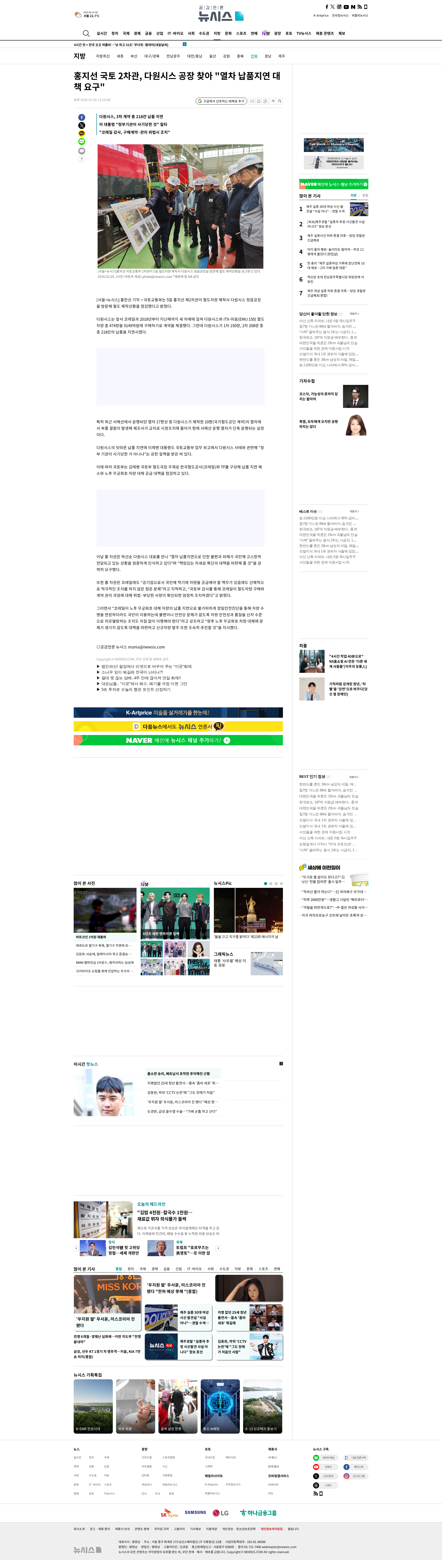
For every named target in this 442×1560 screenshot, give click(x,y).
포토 (288, 33)
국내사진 (210, 1457)
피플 (303, 645)
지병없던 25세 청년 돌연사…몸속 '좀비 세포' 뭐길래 (183, 1083)
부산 (134, 56)
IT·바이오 (175, 33)
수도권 (204, 33)
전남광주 (173, 56)
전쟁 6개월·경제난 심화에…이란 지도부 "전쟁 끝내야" (107, 1339)
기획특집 (167, 1475)
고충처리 (179, 1529)
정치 (114, 33)
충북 (240, 56)
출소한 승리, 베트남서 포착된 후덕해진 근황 (178, 1073)
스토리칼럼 (168, 1457)
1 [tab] (265, 883)
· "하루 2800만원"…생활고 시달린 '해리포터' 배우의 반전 (333, 899)
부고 (157, 1493)
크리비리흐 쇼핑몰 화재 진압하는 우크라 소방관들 (106, 971)
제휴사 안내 (122, 1529)
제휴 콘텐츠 (325, 33)
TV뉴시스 (304, 33)
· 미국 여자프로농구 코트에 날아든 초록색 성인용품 (333, 915)
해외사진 (231, 1457)
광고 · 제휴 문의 (100, 1529)
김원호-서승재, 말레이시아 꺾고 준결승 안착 (105, 954)
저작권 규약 (161, 1529)
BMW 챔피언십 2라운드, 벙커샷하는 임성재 (105, 962)
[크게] (279, 101)
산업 (159, 33)
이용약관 (211, 1529)
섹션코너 (147, 1484)
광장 (277, 33)
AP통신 (272, 1457)
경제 (137, 33)
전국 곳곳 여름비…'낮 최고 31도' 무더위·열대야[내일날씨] (121, 44)
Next (218, 1248)
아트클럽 (147, 1466)
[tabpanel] (248, 917)
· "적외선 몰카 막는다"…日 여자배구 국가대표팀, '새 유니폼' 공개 (333, 891)
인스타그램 (358, 1476)
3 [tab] (276, 883)
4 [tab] (281, 883)
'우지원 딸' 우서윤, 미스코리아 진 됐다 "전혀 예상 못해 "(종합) (176, 1288)
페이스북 (358, 1467)
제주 (281, 56)
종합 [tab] (365, 195)
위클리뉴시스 (360, 15)
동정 (171, 1493)
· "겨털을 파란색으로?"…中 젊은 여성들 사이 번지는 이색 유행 (333, 907)
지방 (217, 33)
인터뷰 (145, 1475)
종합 (119, 1268)
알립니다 (293, 1529)
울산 (212, 56)
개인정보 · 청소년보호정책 (239, 1529)
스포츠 (241, 33)
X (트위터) (328, 1476)
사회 (191, 33)
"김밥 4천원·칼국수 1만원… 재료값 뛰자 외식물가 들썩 (164, 1215)
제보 (341, 33)
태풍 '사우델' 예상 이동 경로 (230, 963)
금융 (148, 33)
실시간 (102, 33)
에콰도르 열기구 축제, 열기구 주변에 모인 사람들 (106, 945)
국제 (126, 33)
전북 (254, 56)
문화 (228, 33)
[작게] (273, 101)
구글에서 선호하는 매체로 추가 (223, 101)
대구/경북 (152, 56)
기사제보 (195, 1529)
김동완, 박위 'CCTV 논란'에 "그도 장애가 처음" (181, 1092)
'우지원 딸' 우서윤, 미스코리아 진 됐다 (105, 1322)
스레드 (328, 1485)
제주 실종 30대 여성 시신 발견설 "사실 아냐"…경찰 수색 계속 (194, 1318)
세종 (120, 56)
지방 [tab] (354, 195)
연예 (254, 33)
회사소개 (79, 1529)
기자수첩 (307, 381)
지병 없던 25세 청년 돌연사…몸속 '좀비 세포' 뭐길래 (232, 1317)
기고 (164, 1466)
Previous (76, 1248)
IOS (270, 1493)
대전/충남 (194, 56)
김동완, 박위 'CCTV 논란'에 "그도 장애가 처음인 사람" (232, 1346)
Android (273, 1484)
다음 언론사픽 (359, 1457)
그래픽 (208, 1466)
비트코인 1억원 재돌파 (91, 937)
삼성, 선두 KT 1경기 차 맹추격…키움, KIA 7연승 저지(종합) (107, 1354)
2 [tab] (270, 883)
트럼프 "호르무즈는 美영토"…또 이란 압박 (193, 1252)
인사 (144, 1493)
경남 (268, 56)
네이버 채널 (328, 1457)
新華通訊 (273, 1466)
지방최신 (103, 56)
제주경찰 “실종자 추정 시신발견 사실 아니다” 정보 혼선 (194, 1346)
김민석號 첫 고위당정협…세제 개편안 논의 (124, 1252)
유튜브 (328, 1467)
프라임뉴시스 (340, 15)
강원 (226, 56)
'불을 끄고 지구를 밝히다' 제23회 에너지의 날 (246, 937)
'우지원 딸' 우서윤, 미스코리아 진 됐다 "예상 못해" (183, 1101)
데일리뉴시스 (169, 1484)
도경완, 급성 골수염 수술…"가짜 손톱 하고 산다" (182, 1111)
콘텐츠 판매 (142, 1529)
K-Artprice (321, 15)
